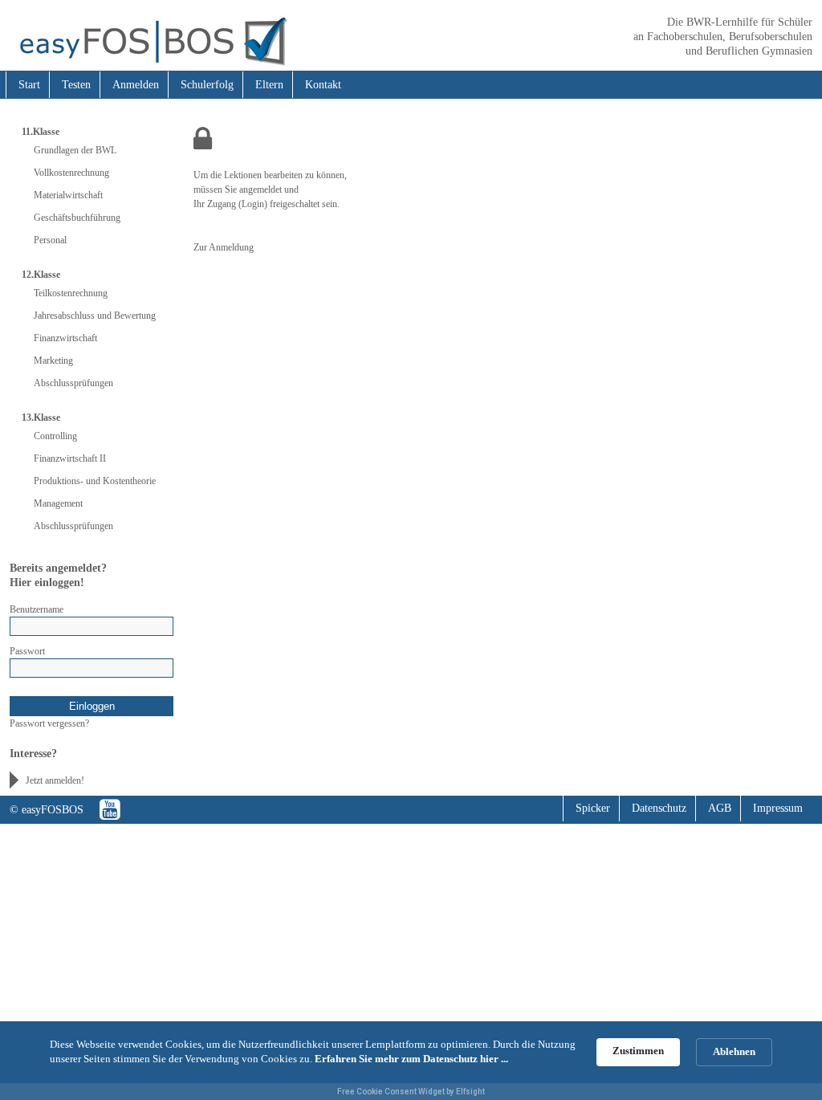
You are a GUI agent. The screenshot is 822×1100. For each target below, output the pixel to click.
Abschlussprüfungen (73, 383)
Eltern (269, 85)
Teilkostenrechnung (71, 293)
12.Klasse (41, 274)
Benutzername (36, 609)
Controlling (55, 436)
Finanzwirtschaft (65, 338)
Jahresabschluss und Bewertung (95, 315)
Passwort (27, 651)
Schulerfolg (207, 85)
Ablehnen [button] (734, 1051)
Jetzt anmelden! (55, 780)
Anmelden (135, 85)
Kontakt (323, 85)
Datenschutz (659, 808)
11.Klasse (40, 131)
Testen (76, 85)
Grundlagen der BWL (75, 150)
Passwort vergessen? (49, 723)
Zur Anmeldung (223, 247)
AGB (719, 808)
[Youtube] (110, 809)
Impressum (778, 808)
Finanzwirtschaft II (70, 458)
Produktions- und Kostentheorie (95, 481)
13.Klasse (41, 417)
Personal (50, 240)
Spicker (593, 808)
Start (29, 85)
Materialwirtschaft (68, 195)
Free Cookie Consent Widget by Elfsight (411, 1091)
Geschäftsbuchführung (77, 217)
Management (58, 503)
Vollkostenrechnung (71, 172)
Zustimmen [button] (638, 1051)
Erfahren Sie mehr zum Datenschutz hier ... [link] (411, 1059)
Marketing (53, 360)
